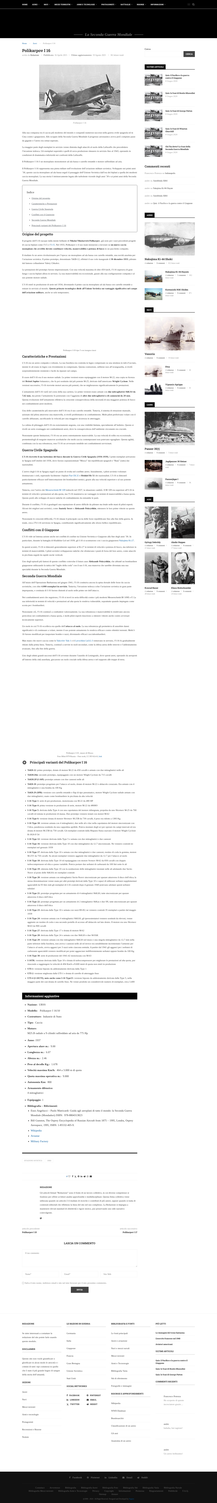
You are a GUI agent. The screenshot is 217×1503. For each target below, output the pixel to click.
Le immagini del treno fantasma (170, 1332)
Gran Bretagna (73, 1363)
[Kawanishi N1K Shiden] (153, 294)
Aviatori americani (164, 1344)
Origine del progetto (41, 198)
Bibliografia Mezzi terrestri (41, 1491)
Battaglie (125, 4)
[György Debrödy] (156, 522)
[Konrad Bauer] (156, 568)
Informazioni (157, 4)
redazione (34, 55)
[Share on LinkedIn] (81, 1176)
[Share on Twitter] (75, 1176)
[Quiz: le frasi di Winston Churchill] (153, 133)
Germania (71, 1333)
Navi (46, 4)
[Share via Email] (91, 1176)
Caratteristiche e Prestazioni (44, 204)
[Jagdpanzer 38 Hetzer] (153, 466)
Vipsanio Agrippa (174, 384)
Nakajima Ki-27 (126, 540)
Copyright (109, 1491)
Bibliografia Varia (119, 1371)
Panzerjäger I (171, 479)
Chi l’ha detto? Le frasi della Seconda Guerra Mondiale (177, 148)
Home (25, 4)
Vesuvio (150, 354)
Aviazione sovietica (33, 1160)
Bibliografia (70, 1488)
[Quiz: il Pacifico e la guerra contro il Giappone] (153, 80)
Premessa (140, 1491)
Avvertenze (55, 1488)
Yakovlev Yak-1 (64, 640)
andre (166, 1424)
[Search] (193, 4)
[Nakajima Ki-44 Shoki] (170, 239)
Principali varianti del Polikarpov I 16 (49, 225)
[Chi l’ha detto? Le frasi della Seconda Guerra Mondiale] (153, 151)
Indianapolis (170, 173)
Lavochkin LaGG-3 (84, 640)
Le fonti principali (119, 1333)
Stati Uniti (71, 1378)
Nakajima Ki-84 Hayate (163, 188)
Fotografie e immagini (121, 1386)
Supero (131, 1499)
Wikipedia (36, 1130)
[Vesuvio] (170, 333)
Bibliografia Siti (130, 1488)
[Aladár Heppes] (183, 522)
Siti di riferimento (119, 1378)
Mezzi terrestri (62, 4)
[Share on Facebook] (72, 1176)
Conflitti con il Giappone (43, 214)
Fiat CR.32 (74, 475)
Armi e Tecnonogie (120, 1363)
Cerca (148, 49)
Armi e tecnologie (86, 4)
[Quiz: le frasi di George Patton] (153, 115)
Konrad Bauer (151, 587)
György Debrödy (153, 542)
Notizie (25, 1437)
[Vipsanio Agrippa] (153, 389)
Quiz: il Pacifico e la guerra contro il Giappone (177, 76)
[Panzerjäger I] (153, 484)
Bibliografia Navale (173, 1488)
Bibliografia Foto (110, 1488)
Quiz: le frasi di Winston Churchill (176, 130)
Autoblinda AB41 (160, 181)
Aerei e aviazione (119, 1341)
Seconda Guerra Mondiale (44, 220)
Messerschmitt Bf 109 (55, 490)
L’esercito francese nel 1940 (168, 1338)
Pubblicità (172, 1491)
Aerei (34, 4)
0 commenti (161, 263)
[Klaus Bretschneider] (183, 568)
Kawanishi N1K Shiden (176, 289)
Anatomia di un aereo (121, 1441)
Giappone (71, 1348)
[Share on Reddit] (85, 1176)
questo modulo (29, 1341)
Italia (69, 1341)
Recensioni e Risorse (31, 1429)
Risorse (140, 4)
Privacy (95, 1491)
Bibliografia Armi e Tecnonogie (72, 1491)
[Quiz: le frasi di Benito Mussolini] (153, 98)
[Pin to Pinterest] (78, 1176)
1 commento (181, 275)
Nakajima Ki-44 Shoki (159, 259)
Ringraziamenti (156, 1491)
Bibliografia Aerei (89, 1488)
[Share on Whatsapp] (88, 1176)
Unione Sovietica (74, 1371)
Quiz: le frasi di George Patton (178, 111)
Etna (167, 366)
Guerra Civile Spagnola (42, 209)
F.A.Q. (185, 1491)
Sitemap (102, 1494)
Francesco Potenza (172, 1396)
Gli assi (114, 1433)
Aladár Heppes (178, 542)
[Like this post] (69, 1176)
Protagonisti (107, 4)
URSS (49, 1160)
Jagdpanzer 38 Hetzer (176, 461)
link (100, 756)
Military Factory (39, 1141)
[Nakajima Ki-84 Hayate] (153, 276)
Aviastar (35, 1135)
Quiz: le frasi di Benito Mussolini (180, 93)
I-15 (53, 245)
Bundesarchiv (117, 1418)
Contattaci (40, 1488)
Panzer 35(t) (152, 449)
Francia (70, 1356)
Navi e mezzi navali (120, 1348)
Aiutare (114, 1494)
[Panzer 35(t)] (170, 428)
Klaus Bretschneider (181, 587)
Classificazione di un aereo (123, 1426)
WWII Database (118, 1411)
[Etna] (153, 371)
